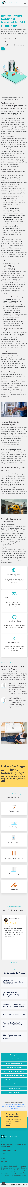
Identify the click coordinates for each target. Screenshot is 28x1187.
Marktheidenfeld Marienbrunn (14, 1071)
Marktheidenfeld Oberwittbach (14, 1075)
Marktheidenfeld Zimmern (14, 1080)
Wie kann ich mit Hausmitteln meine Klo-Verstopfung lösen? (12, 994)
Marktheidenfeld (14, 1059)
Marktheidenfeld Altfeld (14, 1063)
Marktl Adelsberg (14, 1088)
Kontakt (4, 1153)
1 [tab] (11, 962)
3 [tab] (16, 962)
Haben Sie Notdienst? (11, 1014)
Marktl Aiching (14, 1092)
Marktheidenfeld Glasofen (14, 1067)
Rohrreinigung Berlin (8, 1150)
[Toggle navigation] (25, 2)
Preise (3, 1158)
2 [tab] (14, 962)
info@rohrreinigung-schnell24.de (14, 1145)
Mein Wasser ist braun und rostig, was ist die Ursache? (12, 1037)
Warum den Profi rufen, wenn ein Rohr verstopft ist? (12, 1025)
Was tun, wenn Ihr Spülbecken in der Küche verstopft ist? (13, 982)
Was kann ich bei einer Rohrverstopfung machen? (14, 1005)
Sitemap (4, 1161)
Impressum (5, 1156)
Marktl (14, 1084)
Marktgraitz (14, 1055)
